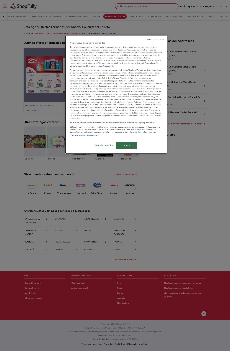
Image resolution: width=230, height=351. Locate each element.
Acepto (127, 145)
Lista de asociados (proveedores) (84, 135)
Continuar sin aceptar (156, 39)
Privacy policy (109, 66)
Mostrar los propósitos (104, 145)
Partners (86, 83)
